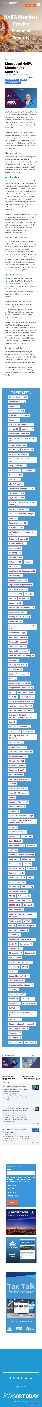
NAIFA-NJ (14, 1008)
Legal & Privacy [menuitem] (21, 1387)
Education (30, 953)
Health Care (15, 621)
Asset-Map (14, 935)
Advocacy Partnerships (19, 683)
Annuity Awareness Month (20, 706)
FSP (12, 599)
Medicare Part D (16, 761)
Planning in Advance (18, 637)
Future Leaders (16, 873)
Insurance (27, 429)
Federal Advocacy (18, 523)
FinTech (24, 599)
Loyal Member (16, 498)
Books (13, 944)
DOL (12, 692)
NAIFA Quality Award (18, 891)
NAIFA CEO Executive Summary (21, 533)
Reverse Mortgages (18, 642)
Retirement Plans (17, 770)
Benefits (13, 660)
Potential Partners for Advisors (21, 439)
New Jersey (15, 1019)
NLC (12, 896)
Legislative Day (16, 981)
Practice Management (19, 651)
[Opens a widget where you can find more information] (33, 1403)
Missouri (13, 999)
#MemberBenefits (18, 580)
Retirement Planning (18, 539)
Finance (31, 868)
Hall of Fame (15, 958)
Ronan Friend (11, 75)
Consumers (15, 864)
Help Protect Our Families (20, 752)
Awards (13, 429)
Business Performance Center (21, 460)
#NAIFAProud (16, 484)
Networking (24, 896)
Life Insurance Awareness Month (22, 627)
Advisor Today (16, 411)
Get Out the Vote (17, 878)
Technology (15, 594)
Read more (35, 1102)
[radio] (21, 1185)
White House (15, 1042)
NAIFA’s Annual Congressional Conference (20, 267)
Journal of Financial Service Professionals (20, 821)
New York (14, 836)
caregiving (30, 1042)
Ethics (29, 594)
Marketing (15, 553)
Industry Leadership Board (20, 962)
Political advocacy (11, 241)
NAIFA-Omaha (25, 302)
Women (31, 846)
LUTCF (13, 971)
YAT (12, 926)
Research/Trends (17, 612)
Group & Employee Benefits (21, 608)
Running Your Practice (19, 617)
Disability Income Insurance (21, 711)
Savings (28, 905)
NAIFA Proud (15, 557)
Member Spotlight (12, 79)
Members (14, 470)
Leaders (23, 79)
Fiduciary (14, 811)
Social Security (16, 910)
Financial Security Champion (21, 816)
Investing (14, 967)
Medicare (14, 480)
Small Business (16, 775)
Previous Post (8, 1055)
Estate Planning (16, 868)
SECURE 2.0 (14, 905)
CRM (12, 797)
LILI (30, 878)
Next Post (35, 1055)
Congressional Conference (21, 688)
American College (26, 926)
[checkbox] (21, 1190)
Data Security (15, 948)
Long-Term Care (17, 466)
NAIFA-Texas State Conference (21, 1014)
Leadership (15, 548)
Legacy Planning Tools (19, 976)
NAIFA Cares (28, 999)
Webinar (14, 450)
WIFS (27, 921)
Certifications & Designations (22, 571)
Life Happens (16, 528)
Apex (28, 562)
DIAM (27, 864)
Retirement (15, 562)
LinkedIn (13, 990)
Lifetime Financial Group (13, 112)
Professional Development (21, 489)
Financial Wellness (17, 747)
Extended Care (16, 743)
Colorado (14, 859)
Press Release (17, 402)
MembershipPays (17, 994)
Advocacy (28, 470)
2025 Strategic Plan (18, 788)
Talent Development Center (21, 514)
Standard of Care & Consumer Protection (20, 915)
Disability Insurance (18, 665)
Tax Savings (15, 1033)
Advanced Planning (17, 633)
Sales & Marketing (18, 589)
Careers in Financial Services (21, 855)
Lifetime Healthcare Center (21, 985)
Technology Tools (17, 647)
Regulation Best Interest (20, 900)
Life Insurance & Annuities (21, 424)
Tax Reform (15, 921)
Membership (15, 475)
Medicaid (14, 887)
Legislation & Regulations (20, 585)
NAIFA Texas (29, 1003)
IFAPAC (13, 697)
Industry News (27, 697)
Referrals (27, 836)
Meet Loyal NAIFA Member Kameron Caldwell (8, 1078)
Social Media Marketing (19, 779)
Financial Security (26, 692)
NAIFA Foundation (17, 766)
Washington (15, 1038)
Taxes (12, 784)
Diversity (27, 450)
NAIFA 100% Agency (18, 509)
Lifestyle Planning (17, 832)
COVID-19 (14, 566)
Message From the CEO (19, 727)
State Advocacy (16, 846)
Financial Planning (17, 445)
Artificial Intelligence (18, 930)
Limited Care (15, 669)
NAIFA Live (14, 1003)
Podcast (14, 406)
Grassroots (15, 603)
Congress (28, 731)
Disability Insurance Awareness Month (21, 737)
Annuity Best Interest (18, 793)
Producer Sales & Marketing (21, 656)
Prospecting (15, 576)
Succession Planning (18, 1029)
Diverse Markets (17, 807)
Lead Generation (17, 882)
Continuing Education (18, 802)
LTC (25, 967)
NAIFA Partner (16, 493)
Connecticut (26, 944)
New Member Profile (19, 434)
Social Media (15, 841)
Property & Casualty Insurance (22, 1024)
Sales (12, 679)
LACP (13, 518)
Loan (12, 722)
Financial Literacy (17, 544)
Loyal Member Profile (13, 82)
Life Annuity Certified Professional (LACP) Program (22, 716)
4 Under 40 (14, 731)
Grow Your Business (18, 454)
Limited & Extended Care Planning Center (22, 503)
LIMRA (13, 827)
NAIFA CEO (27, 887)
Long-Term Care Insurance (21, 701)
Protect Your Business (19, 674)
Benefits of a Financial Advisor (22, 939)
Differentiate (15, 953)
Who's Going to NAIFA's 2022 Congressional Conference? (31, 1078)
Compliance (28, 859)
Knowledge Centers (18, 756)
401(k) (13, 850)
